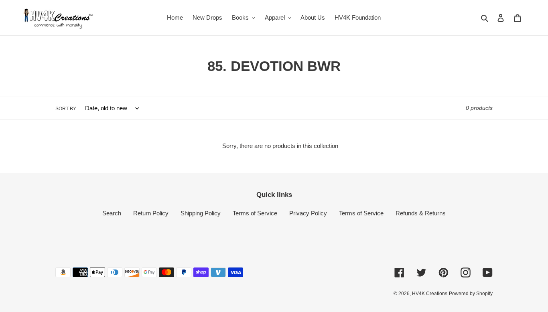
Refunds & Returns (421, 213)
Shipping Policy (201, 213)
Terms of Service (255, 213)
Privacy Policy (308, 213)
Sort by (65, 108)
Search (111, 213)
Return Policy (150, 213)
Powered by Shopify (471, 293)
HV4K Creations (429, 293)
